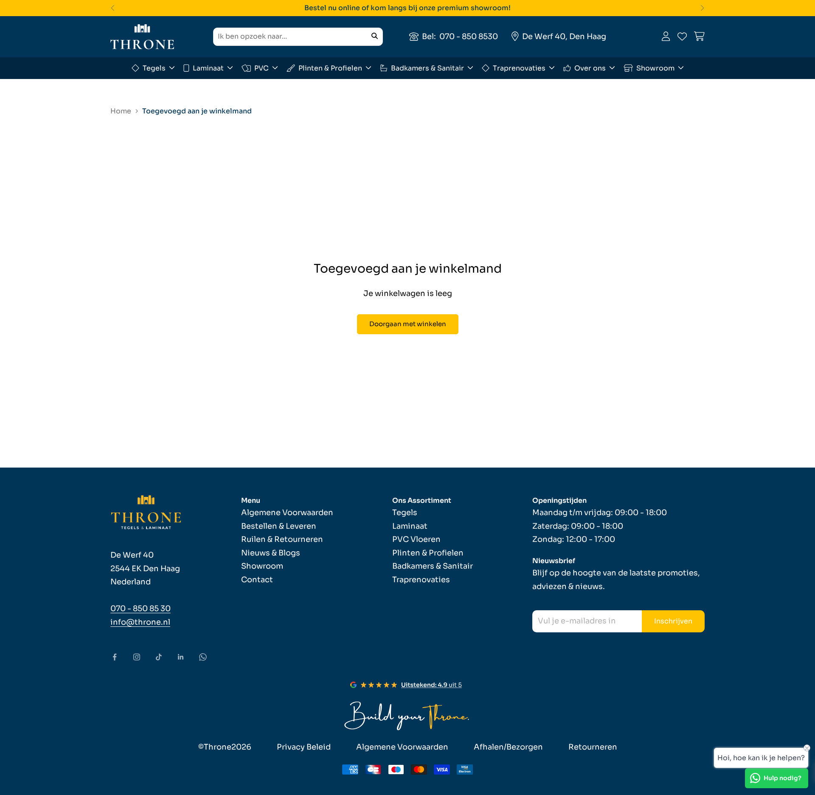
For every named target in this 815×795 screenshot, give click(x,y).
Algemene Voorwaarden (287, 512)
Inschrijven (673, 621)
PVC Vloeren (416, 539)
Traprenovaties (519, 67)
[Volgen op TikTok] (159, 657)
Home (120, 111)
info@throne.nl (140, 622)
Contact (257, 579)
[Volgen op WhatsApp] (203, 657)
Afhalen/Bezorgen (508, 747)
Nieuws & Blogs (270, 553)
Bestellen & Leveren (278, 526)
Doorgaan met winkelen (407, 324)
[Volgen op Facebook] (114, 657)
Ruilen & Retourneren (282, 539)
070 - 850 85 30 (140, 608)
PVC (261, 67)
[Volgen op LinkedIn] (181, 657)
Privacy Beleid (304, 747)
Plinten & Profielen (330, 67)
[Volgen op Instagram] (136, 657)
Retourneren (592, 747)
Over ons (590, 67)
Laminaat (208, 67)
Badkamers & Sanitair (427, 67)
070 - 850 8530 (468, 36)
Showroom (655, 67)
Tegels (154, 67)
